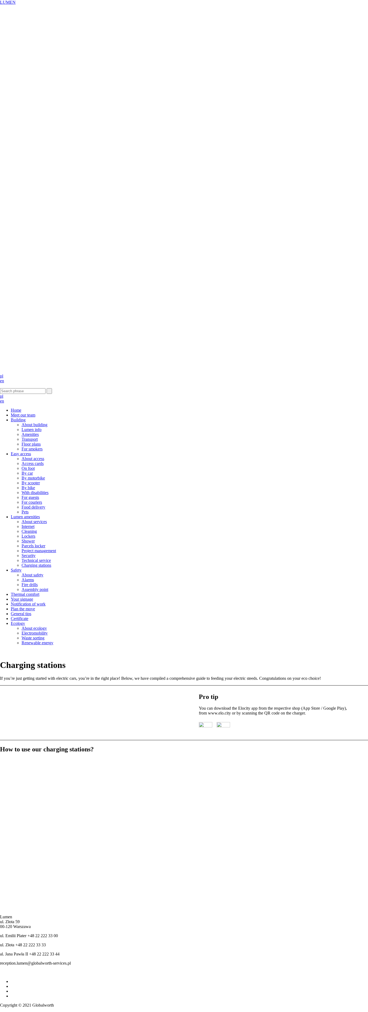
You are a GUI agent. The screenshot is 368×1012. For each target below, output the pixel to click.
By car (27, 473)
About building (34, 424)
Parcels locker (33, 546)
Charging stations (36, 565)
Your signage (22, 599)
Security (29, 555)
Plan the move (23, 609)
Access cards (33, 463)
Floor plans (31, 444)
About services (34, 521)
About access (33, 458)
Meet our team (23, 415)
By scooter (31, 483)
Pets (25, 512)
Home (16, 410)
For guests (30, 497)
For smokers (32, 449)
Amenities (30, 434)
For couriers (32, 502)
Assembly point (35, 589)
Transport (30, 439)
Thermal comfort (25, 594)
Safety (16, 570)
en (2, 381)
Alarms (28, 579)
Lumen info (31, 429)
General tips (21, 613)
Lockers (28, 536)
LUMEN (8, 2)
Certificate (19, 618)
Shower (28, 541)
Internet (28, 526)
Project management (39, 550)
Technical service (36, 560)
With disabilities (35, 492)
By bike (28, 487)
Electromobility (35, 633)
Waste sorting (33, 638)
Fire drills (30, 584)
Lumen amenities (25, 516)
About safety (32, 575)
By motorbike (33, 478)
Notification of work (28, 604)
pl (1, 376)
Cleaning (29, 531)
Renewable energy (37, 642)
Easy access (21, 453)
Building (18, 420)
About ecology (34, 628)
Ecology (18, 623)
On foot (28, 468)
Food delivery (33, 507)
